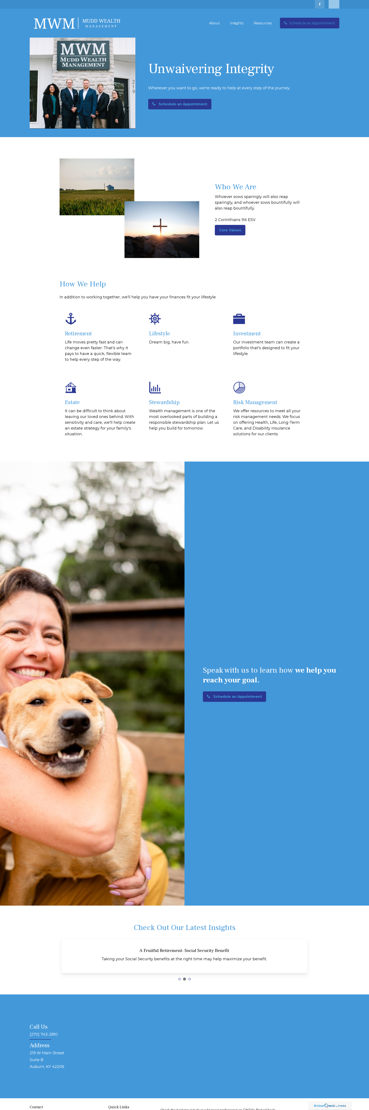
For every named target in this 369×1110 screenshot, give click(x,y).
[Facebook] (319, 4)
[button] (214, 23)
